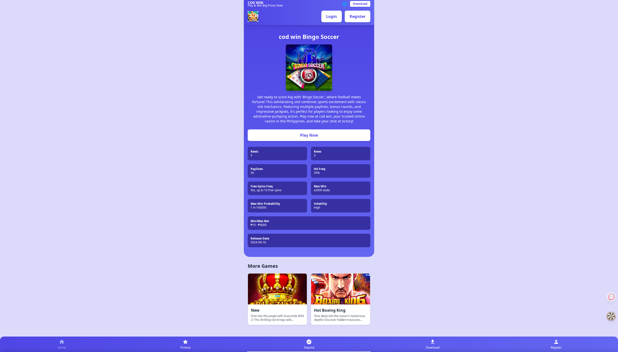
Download (360, 4)
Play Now (309, 135)
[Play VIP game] (611, 316)
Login (331, 16)
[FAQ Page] (611, 297)
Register (357, 16)
